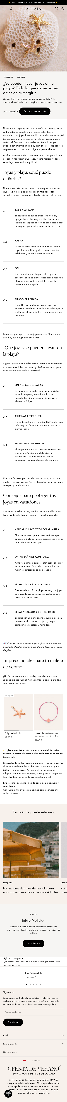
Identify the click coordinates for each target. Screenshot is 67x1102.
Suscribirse (13, 1022)
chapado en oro (33, 222)
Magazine (8, 76)
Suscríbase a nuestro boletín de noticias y (21, 997)
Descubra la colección (35, 111)
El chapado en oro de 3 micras (31, 449)
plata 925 (44, 453)
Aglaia (7, 958)
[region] (33, 973)
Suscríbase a (33, 943)
